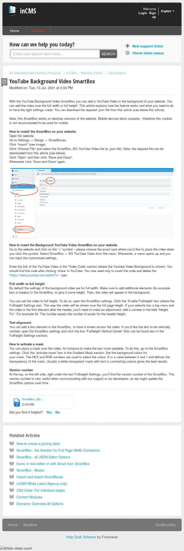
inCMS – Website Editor (85, 72)
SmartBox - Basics (30, 470)
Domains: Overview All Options (40, 503)
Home (14, 30)
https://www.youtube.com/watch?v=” (35, 275)
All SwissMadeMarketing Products (35, 72)
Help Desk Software (81, 536)
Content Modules (29, 496)
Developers (117, 72)
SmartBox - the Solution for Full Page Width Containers (58, 450)
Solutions (39, 30)
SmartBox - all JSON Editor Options (43, 456)
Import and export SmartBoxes (40, 476)
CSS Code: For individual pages (41, 490)
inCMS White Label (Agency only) (42, 483)
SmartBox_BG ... (32, 399)
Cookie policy (165, 524)
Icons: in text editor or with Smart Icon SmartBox (53, 463)
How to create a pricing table (38, 443)
